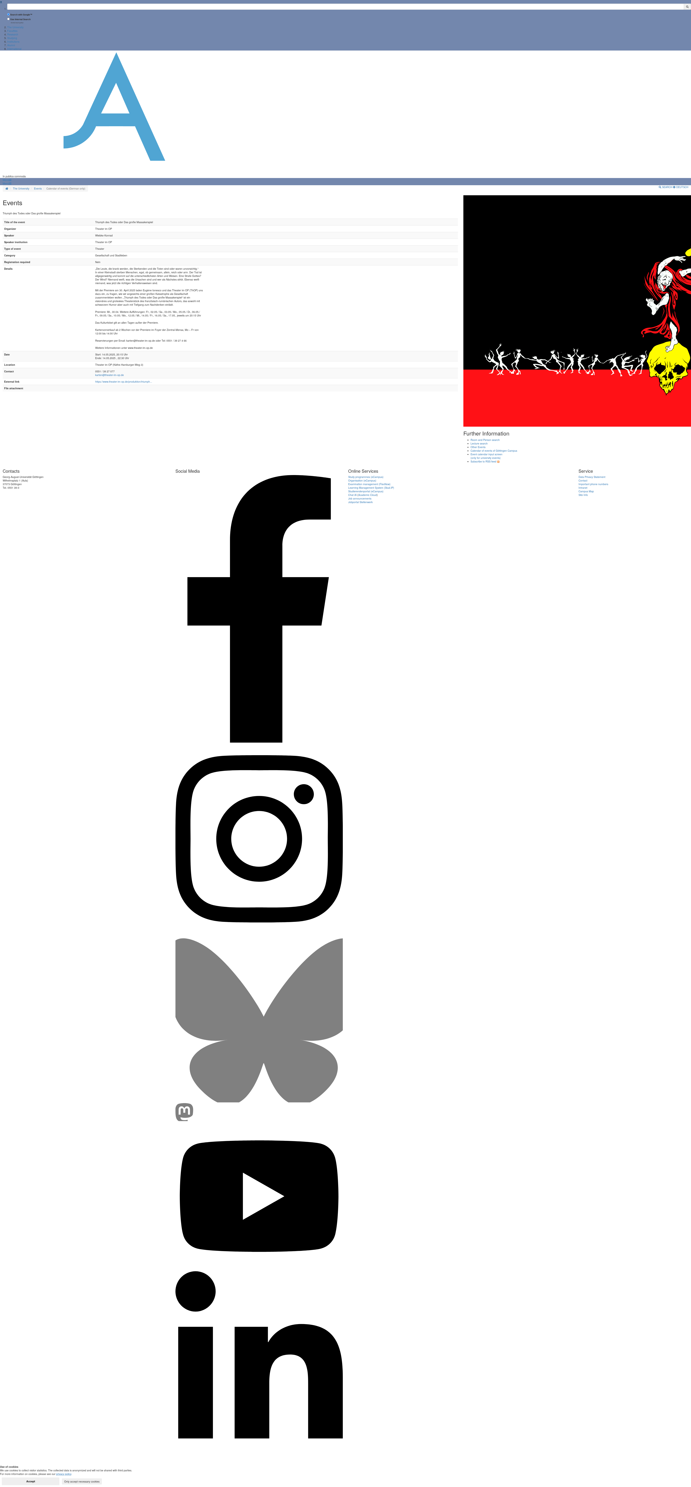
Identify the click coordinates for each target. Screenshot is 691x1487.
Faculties (12, 31)
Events (38, 188)
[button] (7, 180)
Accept (30, 1481)
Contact (583, 480)
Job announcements (359, 498)
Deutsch (682, 187)
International (14, 49)
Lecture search (479, 443)
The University (15, 27)
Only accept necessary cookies (82, 1481)
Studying (12, 38)
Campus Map (586, 491)
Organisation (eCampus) (362, 480)
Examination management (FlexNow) (369, 484)
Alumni (11, 45)
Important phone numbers (593, 484)
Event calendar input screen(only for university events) (486, 456)
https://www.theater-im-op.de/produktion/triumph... (123, 381)
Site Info (583, 495)
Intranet (583, 487)
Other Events (478, 447)
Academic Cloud (367, 495)
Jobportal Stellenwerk (360, 502)
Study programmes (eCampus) (365, 477)
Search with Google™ (21, 14)
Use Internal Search (20, 19)
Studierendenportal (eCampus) (365, 491)
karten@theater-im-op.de (109, 375)
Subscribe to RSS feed (483, 461)
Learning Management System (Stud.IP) (371, 487)
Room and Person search (485, 440)
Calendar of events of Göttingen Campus (494, 450)
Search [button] (667, 187)
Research (12, 34)
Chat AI (352, 495)
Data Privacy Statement (592, 477)
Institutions (13, 41)
